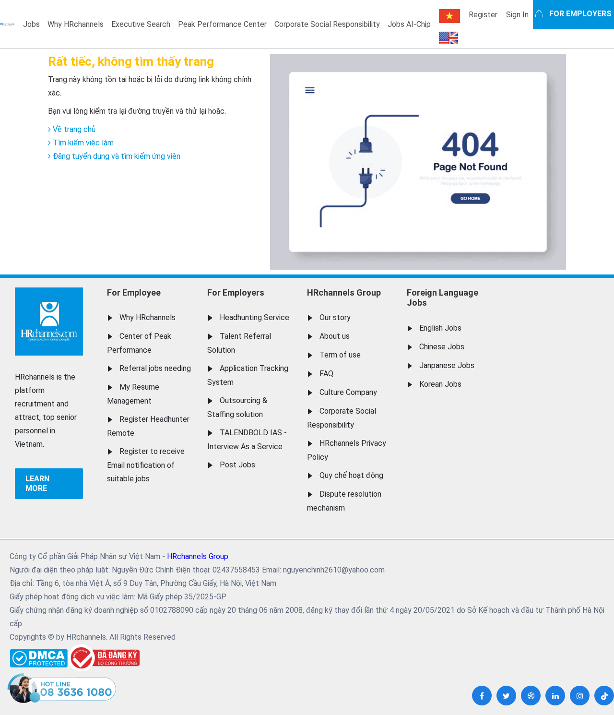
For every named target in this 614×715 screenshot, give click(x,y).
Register (483, 14)
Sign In (517, 14)
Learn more (37, 483)
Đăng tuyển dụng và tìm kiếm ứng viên (115, 156)
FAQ (326, 373)
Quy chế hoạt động (351, 475)
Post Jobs (237, 464)
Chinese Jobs (441, 346)
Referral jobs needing (155, 368)
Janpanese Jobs (446, 365)
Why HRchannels (75, 24)
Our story (335, 317)
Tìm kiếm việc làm (82, 142)
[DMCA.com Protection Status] (39, 655)
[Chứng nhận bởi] (104, 657)
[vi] (449, 16)
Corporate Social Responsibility (327, 24)
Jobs (31, 24)
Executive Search (140, 24)
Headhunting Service (254, 317)
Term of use (340, 354)
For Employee (134, 292)
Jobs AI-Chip (409, 24)
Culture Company (348, 392)
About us (334, 336)
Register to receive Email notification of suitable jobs (146, 465)
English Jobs (440, 328)
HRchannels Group (344, 292)
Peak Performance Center (222, 24)
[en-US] (448, 37)
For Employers (235, 292)
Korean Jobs (440, 384)
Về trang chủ (73, 129)
